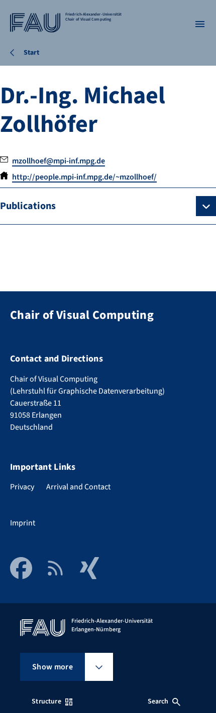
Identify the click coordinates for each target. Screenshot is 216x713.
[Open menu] (200, 24)
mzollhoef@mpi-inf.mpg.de (58, 160)
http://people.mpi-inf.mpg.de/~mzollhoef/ (84, 177)
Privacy (22, 486)
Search (158, 701)
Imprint (22, 522)
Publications (28, 206)
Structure (46, 701)
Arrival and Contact (78, 486)
